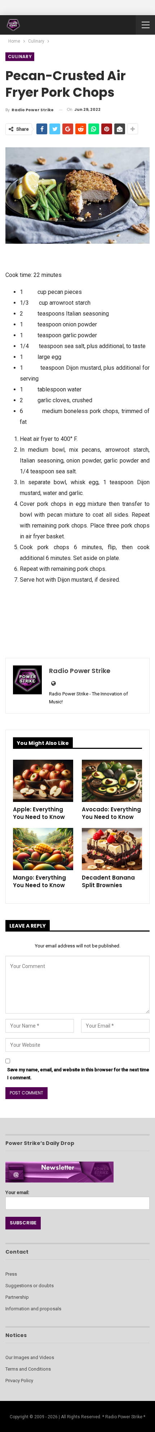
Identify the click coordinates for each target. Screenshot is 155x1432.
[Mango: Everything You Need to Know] (43, 849)
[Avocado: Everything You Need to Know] (112, 781)
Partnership (17, 1297)
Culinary (20, 56)
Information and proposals (33, 1308)
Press (11, 1274)
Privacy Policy (19, 1380)
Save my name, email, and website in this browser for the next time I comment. (78, 1073)
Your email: (17, 1192)
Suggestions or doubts (29, 1285)
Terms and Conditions (28, 1369)
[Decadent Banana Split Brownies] (112, 849)
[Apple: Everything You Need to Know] (43, 781)
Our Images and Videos (29, 1357)
